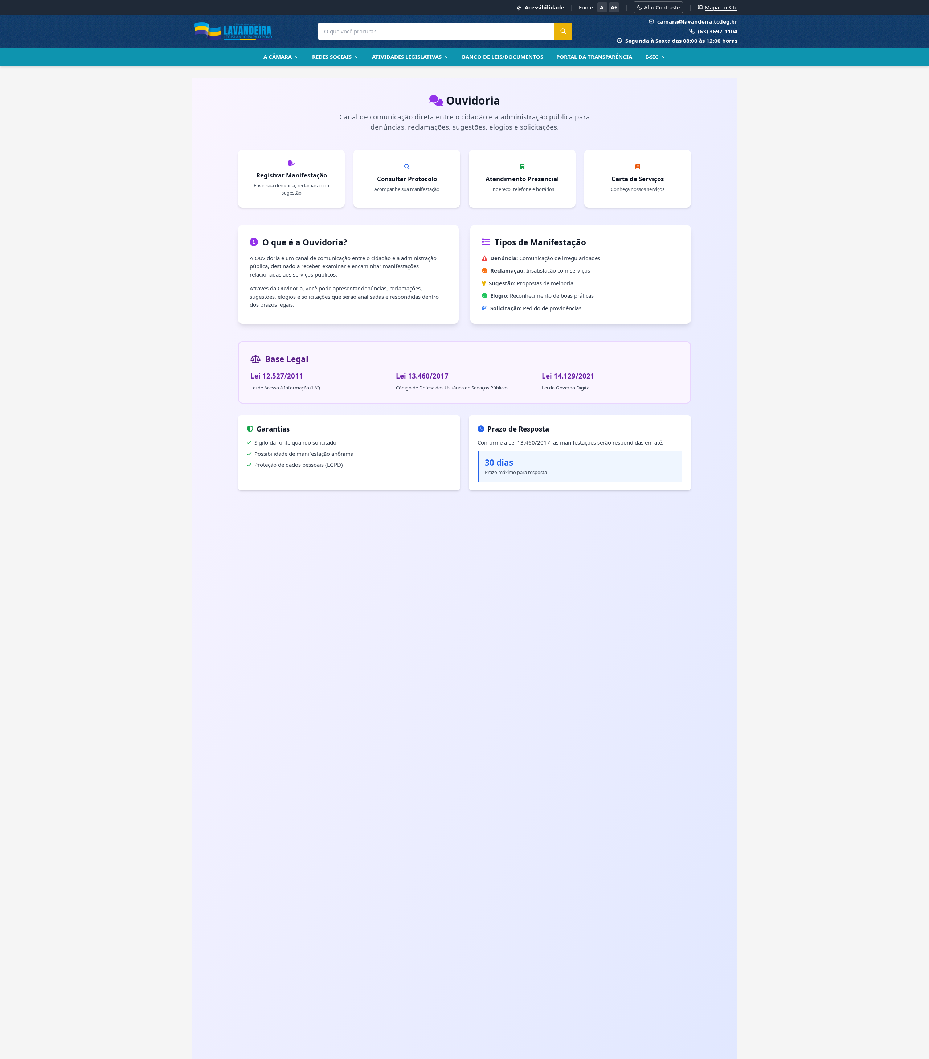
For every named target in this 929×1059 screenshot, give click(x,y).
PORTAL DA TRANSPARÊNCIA (594, 56)
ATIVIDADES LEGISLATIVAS (407, 56)
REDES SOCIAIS (332, 56)
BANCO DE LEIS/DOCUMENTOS (502, 56)
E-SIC (652, 56)
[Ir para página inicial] (233, 31)
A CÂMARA (277, 56)
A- (602, 7)
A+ (614, 7)
